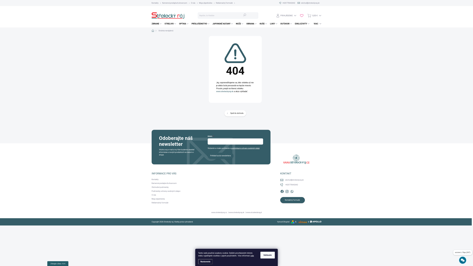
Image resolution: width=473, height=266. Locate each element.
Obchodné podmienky (160, 187)
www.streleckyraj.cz (219, 212)
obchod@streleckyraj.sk (294, 180)
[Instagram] (287, 191)
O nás (193, 3)
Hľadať (244, 15)
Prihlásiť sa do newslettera (220, 156)
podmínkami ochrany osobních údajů (245, 148)
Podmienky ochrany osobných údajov (166, 191)
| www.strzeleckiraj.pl (253, 212)
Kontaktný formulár (292, 200)
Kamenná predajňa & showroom (174, 3)
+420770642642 (291, 185)
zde (252, 256)
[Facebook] (282, 191)
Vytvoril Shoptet (283, 222)
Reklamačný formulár (224, 3)
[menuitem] (157, 23)
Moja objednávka (205, 3)
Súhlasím (267, 255)
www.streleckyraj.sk (224, 91)
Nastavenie (205, 261)
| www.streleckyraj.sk (236, 212)
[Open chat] (463, 259)
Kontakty (155, 3)
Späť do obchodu (237, 113)
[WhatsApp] (292, 191)
